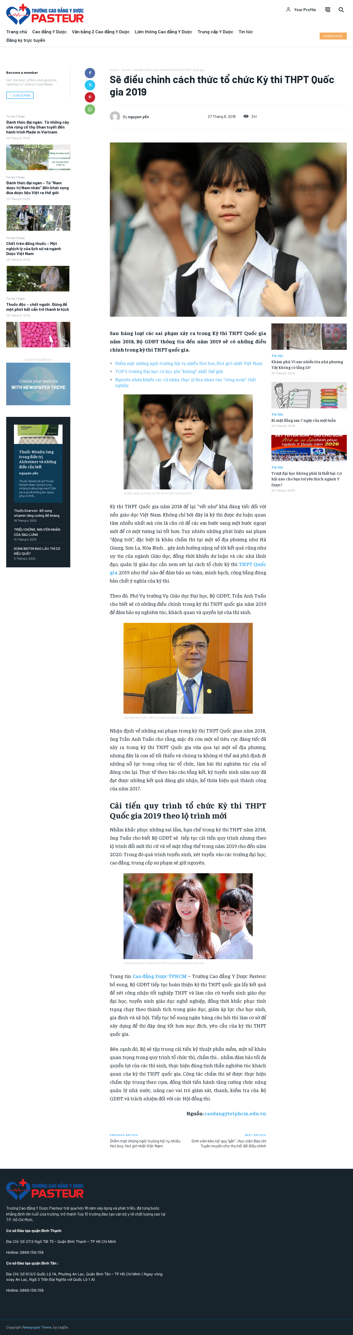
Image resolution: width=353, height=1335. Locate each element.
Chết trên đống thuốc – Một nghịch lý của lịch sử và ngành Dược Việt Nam (33, 248)
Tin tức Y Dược (15, 116)
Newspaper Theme (36, 1327)
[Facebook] (90, 73)
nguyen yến (28, 473)
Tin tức (126, 69)
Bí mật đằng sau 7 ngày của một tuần (303, 420)
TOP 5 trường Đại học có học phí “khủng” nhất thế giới (169, 371)
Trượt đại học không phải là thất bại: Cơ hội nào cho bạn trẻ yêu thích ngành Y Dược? (306, 478)
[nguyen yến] (116, 116)
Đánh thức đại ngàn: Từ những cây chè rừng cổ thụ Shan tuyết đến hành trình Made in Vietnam (37, 127)
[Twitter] (90, 85)
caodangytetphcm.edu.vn (235, 1113)
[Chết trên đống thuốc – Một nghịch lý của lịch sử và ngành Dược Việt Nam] (38, 278)
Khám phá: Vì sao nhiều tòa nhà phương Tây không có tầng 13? (307, 364)
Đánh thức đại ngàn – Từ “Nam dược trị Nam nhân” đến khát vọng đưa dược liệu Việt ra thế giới (37, 187)
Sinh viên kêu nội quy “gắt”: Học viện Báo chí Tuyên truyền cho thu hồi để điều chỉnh (228, 1143)
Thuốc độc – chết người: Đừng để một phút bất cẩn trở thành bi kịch (37, 307)
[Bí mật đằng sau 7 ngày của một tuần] (309, 395)
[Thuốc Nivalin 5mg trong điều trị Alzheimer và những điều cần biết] (38, 434)
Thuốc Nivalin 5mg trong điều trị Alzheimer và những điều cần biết (37, 459)
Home (114, 69)
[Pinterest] (90, 97)
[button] (341, 9)
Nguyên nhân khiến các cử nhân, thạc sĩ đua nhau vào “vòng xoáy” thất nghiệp (185, 382)
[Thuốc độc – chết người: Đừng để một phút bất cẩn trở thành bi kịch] (38, 334)
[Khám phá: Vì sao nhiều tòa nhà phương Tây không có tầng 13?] (309, 336)
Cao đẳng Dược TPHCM (160, 976)
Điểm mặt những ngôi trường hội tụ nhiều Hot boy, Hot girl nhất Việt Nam (188, 363)
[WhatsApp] (90, 109)
